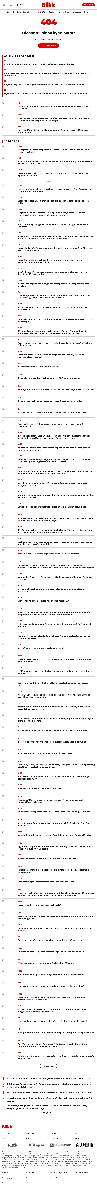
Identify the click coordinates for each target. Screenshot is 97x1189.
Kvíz (58, 12)
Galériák (87, 12)
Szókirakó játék (39, 12)
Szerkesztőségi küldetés (58, 1178)
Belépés (87, 5)
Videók (66, 12)
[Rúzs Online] (12, 1145)
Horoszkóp (76, 12)
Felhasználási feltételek (82, 1173)
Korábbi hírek (48, 1066)
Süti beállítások (7, 1183)
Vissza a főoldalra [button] (48, 46)
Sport (51, 12)
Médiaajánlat (78, 1178)
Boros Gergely (23, 12)
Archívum (5, 1173)
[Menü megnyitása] (4, 4)
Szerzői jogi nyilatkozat (10, 1178)
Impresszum (30, 1173)
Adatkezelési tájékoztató (58, 1173)
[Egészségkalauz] (60, 1145)
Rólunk (28, 1178)
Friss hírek (10, 12)
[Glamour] (84, 1145)
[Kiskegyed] (36, 1145)
